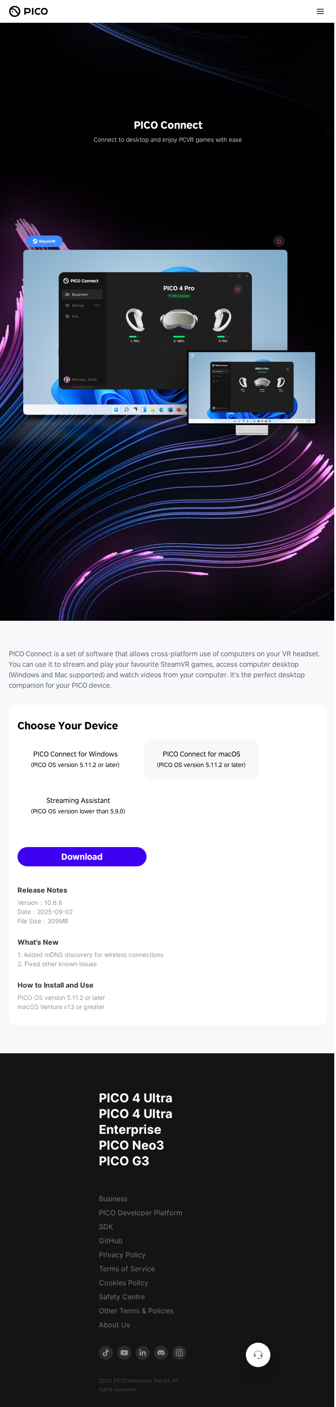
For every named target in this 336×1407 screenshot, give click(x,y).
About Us (114, 1324)
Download (82, 856)
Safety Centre (122, 1296)
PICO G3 (124, 1161)
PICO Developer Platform (140, 1212)
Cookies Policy (123, 1282)
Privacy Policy (122, 1254)
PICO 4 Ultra (135, 1097)
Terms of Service (127, 1268)
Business (113, 1198)
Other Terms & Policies (136, 1310)
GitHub (110, 1240)
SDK (106, 1226)
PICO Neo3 (131, 1145)
